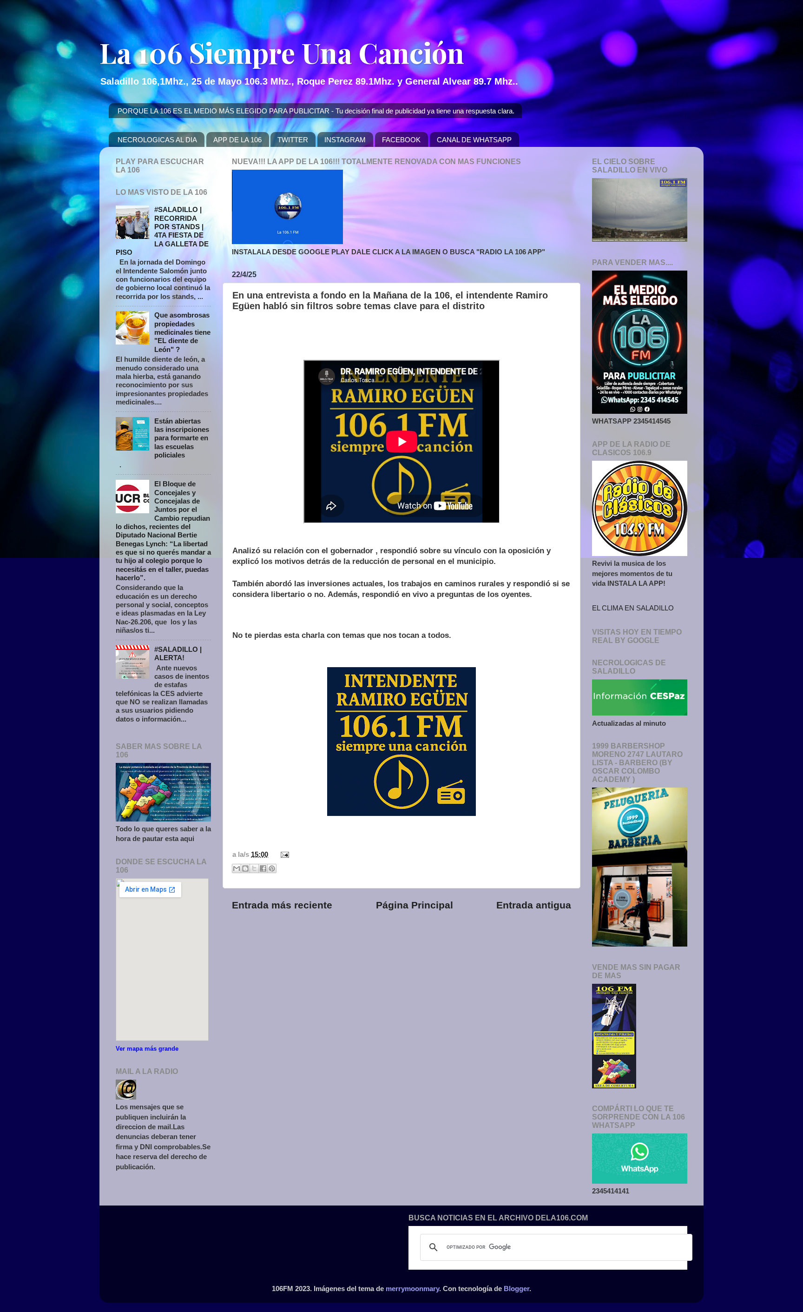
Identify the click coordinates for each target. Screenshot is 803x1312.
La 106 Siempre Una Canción (281, 52)
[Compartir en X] (254, 868)
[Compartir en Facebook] (263, 868)
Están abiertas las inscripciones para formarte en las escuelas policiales (181, 438)
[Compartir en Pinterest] (271, 868)
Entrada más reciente (282, 905)
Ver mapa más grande (147, 1048)
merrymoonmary (412, 1288)
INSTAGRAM (345, 140)
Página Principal (414, 905)
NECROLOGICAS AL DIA (157, 140)
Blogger (516, 1288)
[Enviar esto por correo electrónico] (236, 868)
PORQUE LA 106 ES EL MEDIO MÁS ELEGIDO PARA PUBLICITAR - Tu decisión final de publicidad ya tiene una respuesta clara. (316, 111)
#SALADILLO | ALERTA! (178, 653)
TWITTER (292, 140)
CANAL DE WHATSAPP (474, 140)
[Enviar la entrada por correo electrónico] (283, 854)
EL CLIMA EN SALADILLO (633, 608)
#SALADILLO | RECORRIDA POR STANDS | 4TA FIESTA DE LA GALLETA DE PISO (162, 230)
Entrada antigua (533, 905)
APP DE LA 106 (237, 140)
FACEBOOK (401, 140)
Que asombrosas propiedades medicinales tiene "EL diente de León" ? (182, 332)
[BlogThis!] (245, 868)
